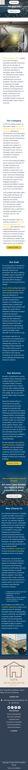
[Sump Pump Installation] (14, 727)
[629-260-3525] (14, 703)
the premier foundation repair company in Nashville (13, 129)
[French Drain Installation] (14, 725)
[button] (14, 2)
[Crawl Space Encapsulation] (14, 722)
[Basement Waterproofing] (14, 714)
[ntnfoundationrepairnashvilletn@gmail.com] (14, 700)
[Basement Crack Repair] (14, 717)
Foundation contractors (14, 548)
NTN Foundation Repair (11, 58)
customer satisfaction (9, 607)
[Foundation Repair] (14, 719)
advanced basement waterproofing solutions (13, 224)
